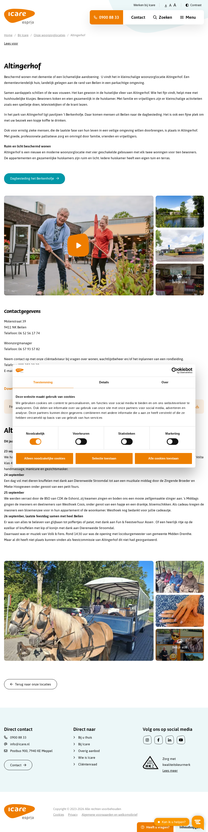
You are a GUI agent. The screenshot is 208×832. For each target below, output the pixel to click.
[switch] (81, 441)
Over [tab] (164, 382)
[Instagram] (147, 740)
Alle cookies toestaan (163, 458)
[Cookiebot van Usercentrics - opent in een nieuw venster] (174, 370)
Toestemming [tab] (43, 382)
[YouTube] (180, 740)
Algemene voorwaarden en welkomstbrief (110, 814)
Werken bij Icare (144, 5)
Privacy (73, 814)
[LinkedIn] (169, 740)
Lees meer (170, 770)
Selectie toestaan (104, 458)
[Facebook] (158, 740)
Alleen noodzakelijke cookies (44, 458)
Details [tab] (104, 382)
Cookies (58, 814)
